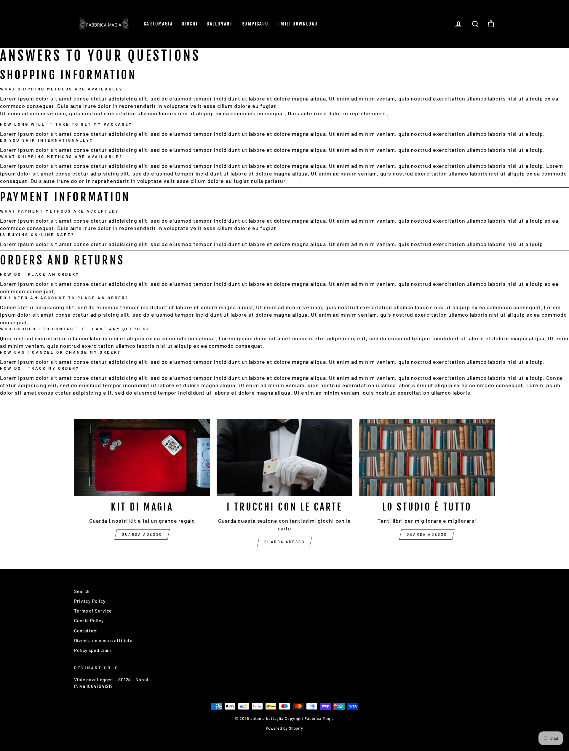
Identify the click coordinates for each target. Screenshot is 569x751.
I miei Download (297, 24)
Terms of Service (93, 610)
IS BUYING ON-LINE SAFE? (37, 234)
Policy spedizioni (92, 650)
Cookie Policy (89, 620)
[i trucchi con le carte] (285, 457)
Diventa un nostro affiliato (103, 640)
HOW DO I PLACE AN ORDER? (39, 274)
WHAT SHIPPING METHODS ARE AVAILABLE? (61, 88)
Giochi (190, 24)
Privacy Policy (90, 601)
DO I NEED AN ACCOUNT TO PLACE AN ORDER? (64, 297)
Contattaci (86, 630)
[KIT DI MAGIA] (142, 457)
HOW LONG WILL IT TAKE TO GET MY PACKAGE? (66, 124)
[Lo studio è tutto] (427, 457)
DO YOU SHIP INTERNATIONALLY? (46, 140)
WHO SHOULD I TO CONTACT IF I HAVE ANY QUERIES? (75, 328)
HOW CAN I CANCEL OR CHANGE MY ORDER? (60, 352)
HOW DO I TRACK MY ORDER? (39, 368)
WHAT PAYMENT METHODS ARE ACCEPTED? (59, 210)
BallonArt (220, 24)
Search (81, 591)
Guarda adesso (142, 534)
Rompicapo (255, 24)
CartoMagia (158, 24)
